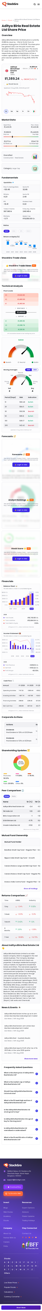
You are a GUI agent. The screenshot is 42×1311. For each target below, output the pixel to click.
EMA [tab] (35, 370)
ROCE (28, 231)
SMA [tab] (28, 370)
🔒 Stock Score (12, 84)
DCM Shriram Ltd (9, 820)
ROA (13, 231)
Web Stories (8, 1212)
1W (12, 111)
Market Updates (28, 1216)
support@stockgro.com (16, 1180)
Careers (6, 1242)
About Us (7, 1233)
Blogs (5, 1208)
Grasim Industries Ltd (11, 825)
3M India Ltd (7, 811)
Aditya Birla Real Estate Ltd (13, 806)
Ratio (14, 796)
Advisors (25, 1212)
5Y (28, 111)
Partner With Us (9, 1238)
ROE (6, 231)
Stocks (6, 1220)
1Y (23, 111)
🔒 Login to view (21, 276)
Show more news (31, 1059)
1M (17, 111)
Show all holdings (31, 889)
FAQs (5, 1246)
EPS (21, 231)
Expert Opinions (28, 1208)
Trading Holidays (28, 1220)
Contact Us (26, 1233)
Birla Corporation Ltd (11, 816)
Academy (7, 1216)
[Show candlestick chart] (34, 111)
